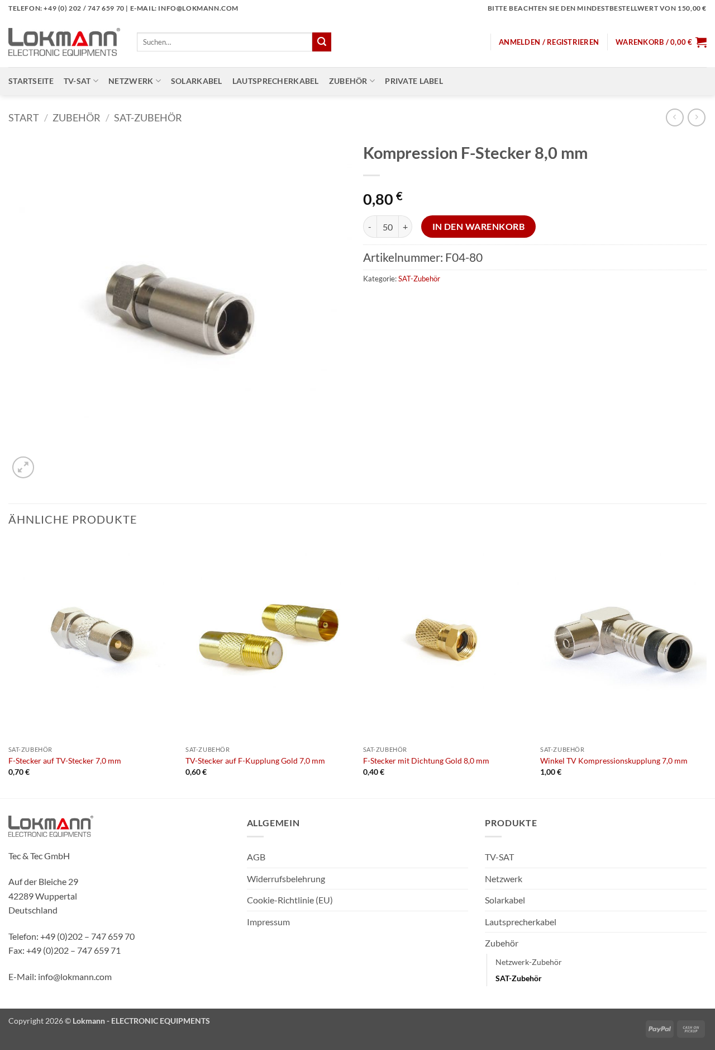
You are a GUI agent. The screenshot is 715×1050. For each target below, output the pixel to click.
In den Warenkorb (478, 227)
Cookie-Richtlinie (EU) (290, 899)
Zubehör (348, 81)
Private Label (414, 81)
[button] (549, 42)
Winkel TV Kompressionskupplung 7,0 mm (614, 760)
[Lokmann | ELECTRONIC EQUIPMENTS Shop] (64, 42)
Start (23, 117)
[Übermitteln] (321, 41)
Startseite (31, 81)
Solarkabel (196, 81)
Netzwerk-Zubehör (528, 962)
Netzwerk (130, 81)
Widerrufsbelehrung (286, 878)
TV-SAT (77, 81)
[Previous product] (696, 117)
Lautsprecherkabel (275, 81)
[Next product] (674, 117)
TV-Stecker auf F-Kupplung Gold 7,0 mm (255, 760)
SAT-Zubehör (148, 117)
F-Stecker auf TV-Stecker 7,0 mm (64, 760)
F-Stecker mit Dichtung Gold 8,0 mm (426, 760)
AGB (256, 856)
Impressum (268, 921)
